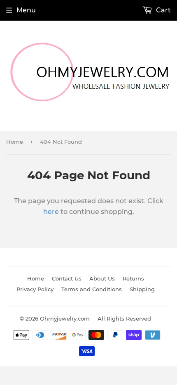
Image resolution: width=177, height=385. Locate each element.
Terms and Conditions (91, 289)
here (51, 212)
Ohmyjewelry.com (65, 318)
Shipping (142, 289)
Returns (133, 278)
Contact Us (67, 278)
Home (14, 141)
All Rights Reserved (124, 318)
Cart (162, 10)
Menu (26, 10)
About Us (102, 278)
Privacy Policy (35, 289)
